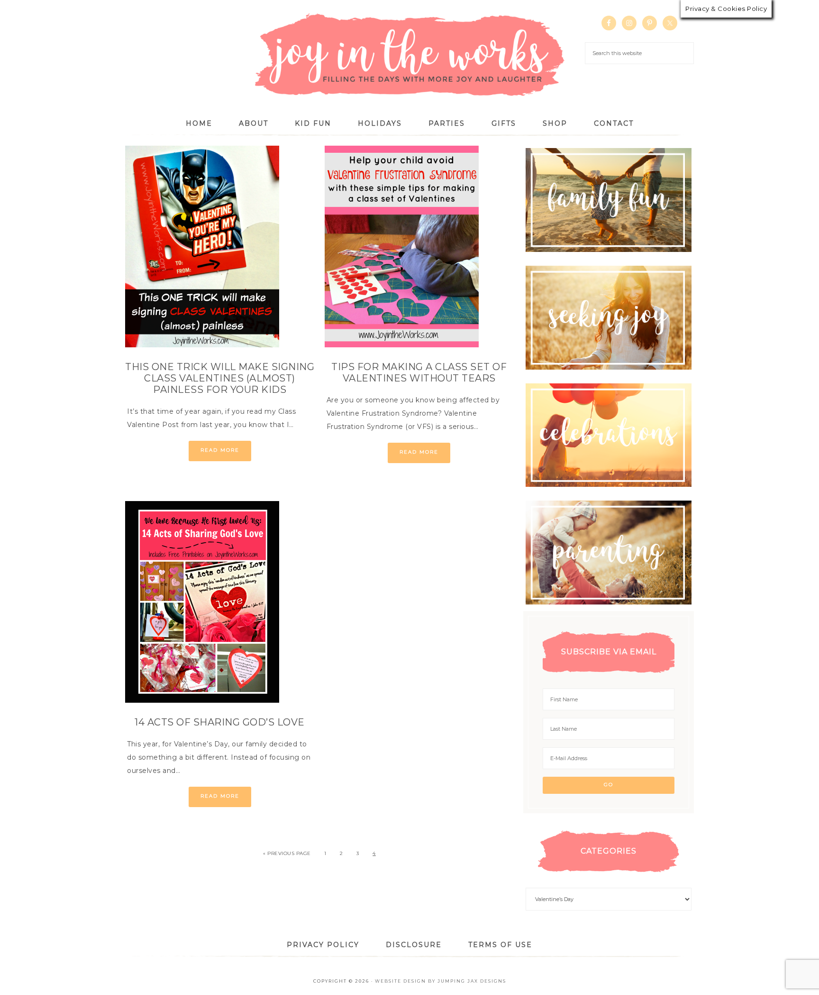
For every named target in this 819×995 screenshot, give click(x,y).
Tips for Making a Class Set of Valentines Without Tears (419, 372)
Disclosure (414, 944)
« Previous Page (287, 853)
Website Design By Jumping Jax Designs (440, 981)
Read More (219, 450)
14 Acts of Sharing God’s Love (220, 722)
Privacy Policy (323, 944)
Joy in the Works (409, 55)
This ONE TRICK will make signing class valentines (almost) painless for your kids (219, 378)
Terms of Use (500, 944)
